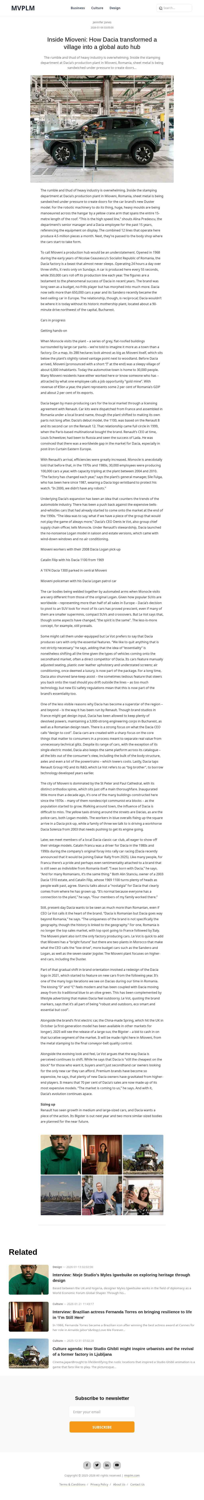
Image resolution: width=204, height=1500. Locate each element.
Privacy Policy (99, 1484)
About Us (119, 1484)
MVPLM (23, 8)
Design (115, 8)
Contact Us (137, 1484)
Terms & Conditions (72, 1484)
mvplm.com (132, 1475)
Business (78, 8)
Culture (97, 8)
